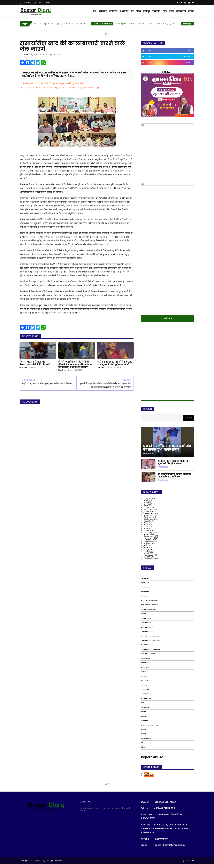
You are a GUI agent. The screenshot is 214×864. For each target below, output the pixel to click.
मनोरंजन (143, 747)
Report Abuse (152, 757)
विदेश (138, 11)
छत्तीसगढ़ (143, 734)
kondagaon (146, 698)
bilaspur (144, 596)
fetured (144, 685)
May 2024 (148, 549)
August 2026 (149, 498)
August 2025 (149, 521)
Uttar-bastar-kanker (150, 725)
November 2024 (151, 538)
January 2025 (149, 534)
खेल (164, 11)
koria (143, 703)
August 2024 (149, 543)
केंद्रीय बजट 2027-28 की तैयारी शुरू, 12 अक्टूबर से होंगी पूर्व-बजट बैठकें (53, 83)
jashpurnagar (146, 694)
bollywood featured (149, 600)
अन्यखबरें (143, 729)
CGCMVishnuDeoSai (148, 609)
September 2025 (151, 519)
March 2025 (149, 530)
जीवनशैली (181, 11)
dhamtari (145, 667)
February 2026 (150, 509)
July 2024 (148, 545)
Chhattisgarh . (147, 631)
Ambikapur (145, 583)
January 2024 (149, 556)
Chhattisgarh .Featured (76, 24)
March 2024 (149, 553)
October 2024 (150, 539)
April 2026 (148, 505)
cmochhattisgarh (148, 654)
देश (132, 11)
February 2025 (150, 532)
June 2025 (148, 524)
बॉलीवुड (146, 11)
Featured (56, 54)
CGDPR (143, 614)
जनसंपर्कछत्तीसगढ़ (146, 738)
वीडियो (191, 11)
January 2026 (149, 511)
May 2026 (148, 503)
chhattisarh (146, 623)
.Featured (145, 578)
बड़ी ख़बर (103, 11)
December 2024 (151, 536)
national (145, 707)
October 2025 (150, 517)
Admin (146, 773)
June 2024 (148, 547)
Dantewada (146, 663)
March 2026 (149, 507)
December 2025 (151, 513)
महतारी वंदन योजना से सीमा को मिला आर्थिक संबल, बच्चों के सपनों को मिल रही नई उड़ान (119, 23)
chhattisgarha (147, 645)
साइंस (171, 11)
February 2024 (150, 555)
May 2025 (148, 526)
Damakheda (145, 658)
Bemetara (145, 587)
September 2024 (151, 541)
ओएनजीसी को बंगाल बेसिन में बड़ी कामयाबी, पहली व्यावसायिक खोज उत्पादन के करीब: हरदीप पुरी (61, 87)
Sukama (144, 716)
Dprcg (143, 672)
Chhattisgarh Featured (150, 640)
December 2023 (151, 558)
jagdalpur (145, 689)
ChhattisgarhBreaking (150, 649)
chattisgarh (146, 618)
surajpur (144, 720)
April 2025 (148, 528)
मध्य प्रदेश (124, 11)
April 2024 (148, 551)
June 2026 (148, 502)
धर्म (142, 743)
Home (48, 2)
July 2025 (148, 522)
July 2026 (148, 500)
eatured (144, 676)
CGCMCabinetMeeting (149, 605)
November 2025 (151, 515)
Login (183, 860)
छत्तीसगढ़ (113, 11)
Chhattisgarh (146, 627)
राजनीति (156, 11)
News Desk (149, 775)
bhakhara (145, 591)
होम (94, 11)
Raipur (143, 712)
